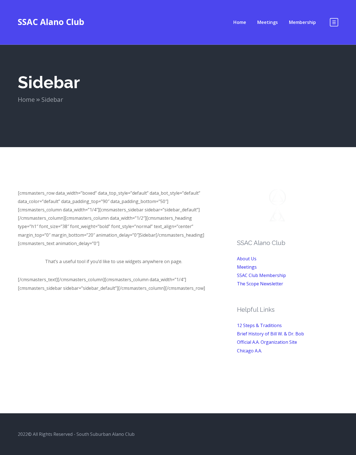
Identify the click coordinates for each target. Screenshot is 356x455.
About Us (246, 259)
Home (26, 99)
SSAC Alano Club (51, 22)
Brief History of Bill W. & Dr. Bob (270, 334)
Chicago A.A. (249, 351)
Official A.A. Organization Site (267, 342)
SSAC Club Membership (261, 275)
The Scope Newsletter (260, 284)
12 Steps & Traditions (259, 325)
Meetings (247, 267)
